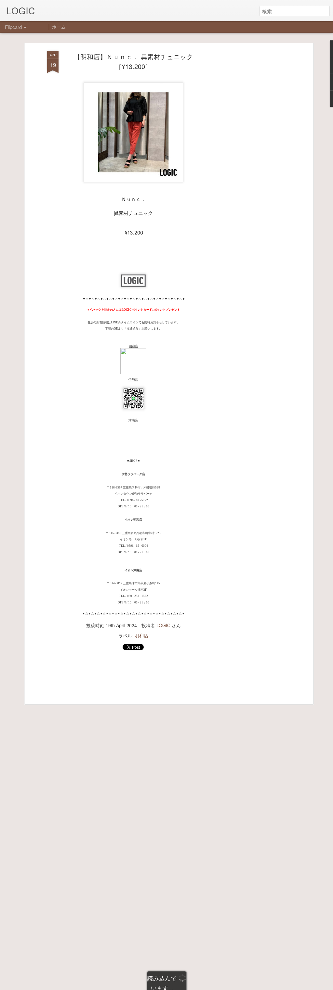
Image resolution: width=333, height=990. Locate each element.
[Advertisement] (255, 153)
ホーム (59, 26)
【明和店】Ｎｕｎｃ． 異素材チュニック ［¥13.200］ (136, 61)
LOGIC (163, 625)
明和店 (141, 635)
